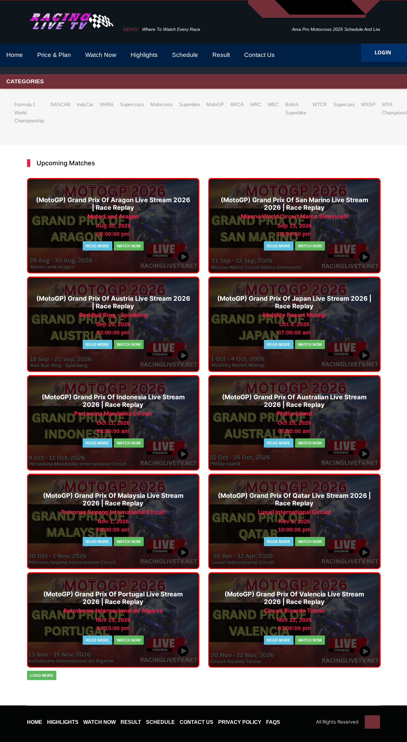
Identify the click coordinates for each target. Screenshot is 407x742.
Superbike (189, 104)
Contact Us (196, 722)
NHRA (107, 104)
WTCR (320, 104)
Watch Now (99, 722)
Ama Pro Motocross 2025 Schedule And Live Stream (195, 29)
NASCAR (61, 104)
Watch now (129, 246)
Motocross (161, 104)
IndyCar (85, 104)
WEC (273, 104)
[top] (372, 722)
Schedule (160, 722)
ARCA (237, 104)
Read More (97, 246)
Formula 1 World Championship (29, 112)
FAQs (273, 722)
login (383, 52)
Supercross (132, 104)
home (34, 722)
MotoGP (215, 104)
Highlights (63, 722)
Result (131, 722)
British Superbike (295, 108)
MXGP (368, 104)
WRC (255, 104)
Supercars (344, 104)
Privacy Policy (239, 722)
